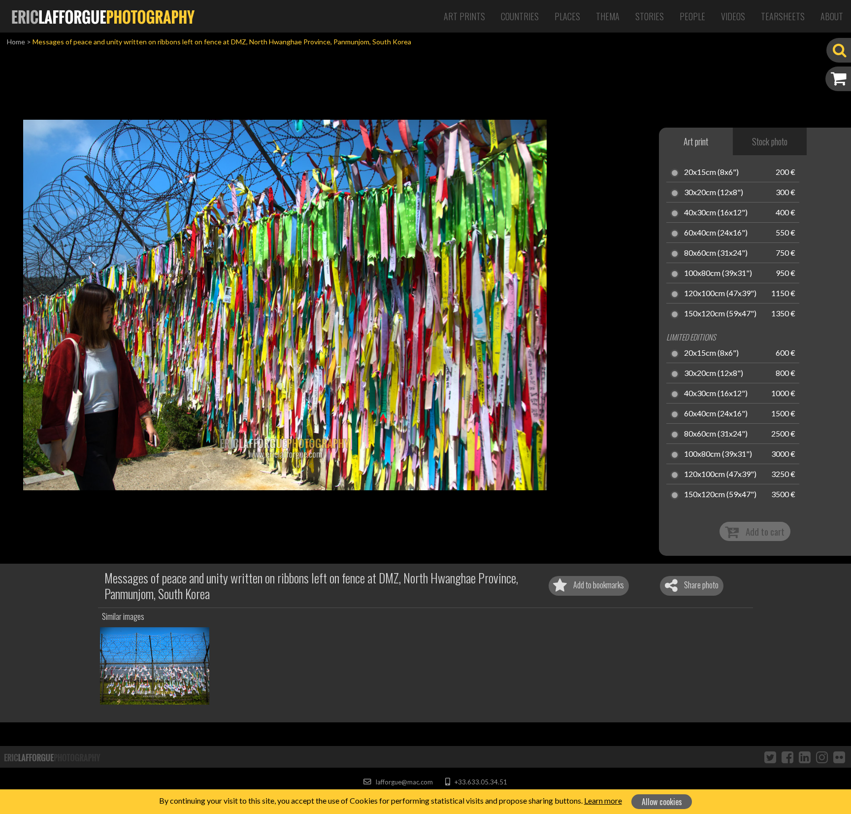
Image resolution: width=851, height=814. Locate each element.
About (831, 16)
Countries (520, 16)
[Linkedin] (805, 756)
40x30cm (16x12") (716, 213)
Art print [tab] (696, 141)
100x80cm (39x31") (718, 273)
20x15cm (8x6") (711, 172)
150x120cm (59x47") (720, 314)
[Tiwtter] (770, 756)
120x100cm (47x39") (720, 294)
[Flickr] (839, 756)
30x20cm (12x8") (713, 193)
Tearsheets (783, 16)
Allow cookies (662, 802)
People (692, 16)
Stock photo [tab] (769, 141)
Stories (649, 16)
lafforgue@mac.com (403, 782)
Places (567, 16)
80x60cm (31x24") (716, 253)
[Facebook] (787, 756)
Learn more (603, 800)
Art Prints (464, 16)
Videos (733, 16)
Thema (608, 16)
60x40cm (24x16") (716, 233)
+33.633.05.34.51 (480, 782)
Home (16, 41)
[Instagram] (822, 756)
